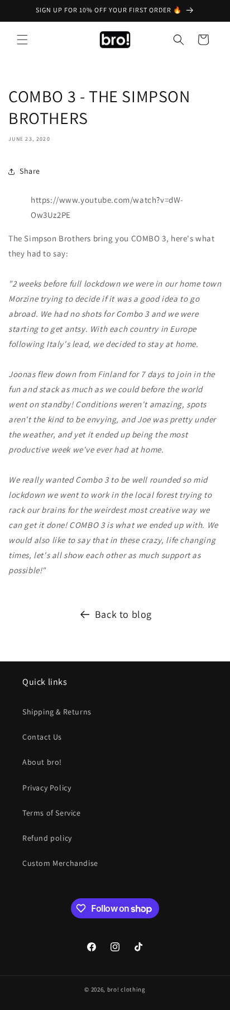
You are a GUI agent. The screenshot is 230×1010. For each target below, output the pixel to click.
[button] (22, 39)
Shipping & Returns (57, 712)
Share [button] (30, 171)
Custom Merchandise (60, 863)
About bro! (42, 762)
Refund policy (47, 838)
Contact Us (42, 737)
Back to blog (123, 614)
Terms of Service (51, 813)
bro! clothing (126, 989)
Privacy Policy (46, 788)
